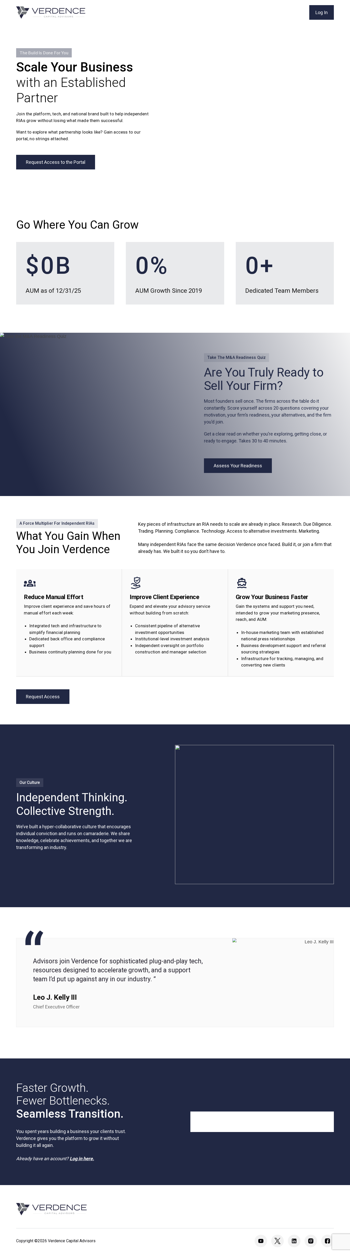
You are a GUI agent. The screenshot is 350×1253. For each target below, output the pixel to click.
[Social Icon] (260, 1241)
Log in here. (82, 1158)
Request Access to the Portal (55, 162)
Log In (321, 12)
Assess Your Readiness (238, 465)
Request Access (43, 696)
